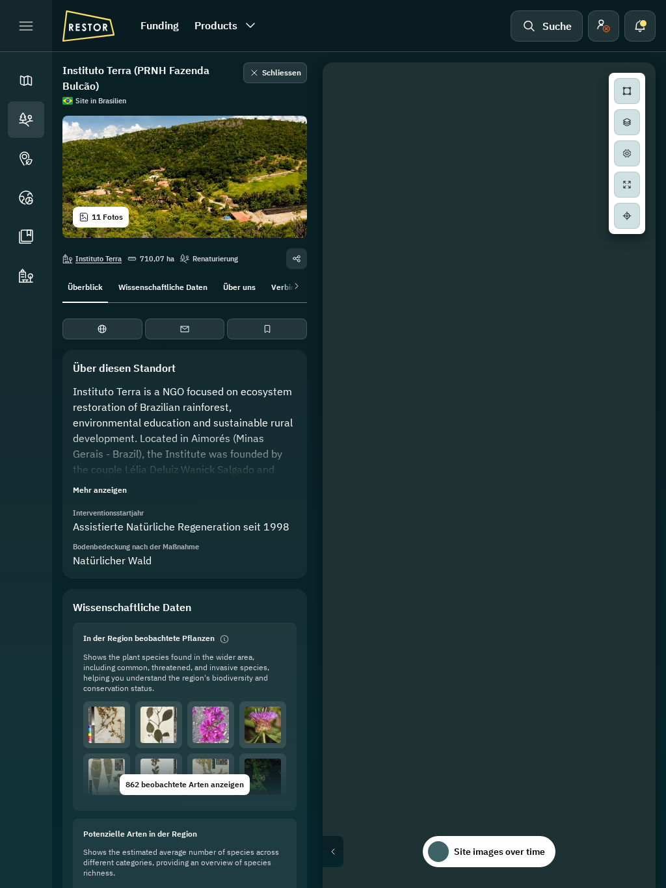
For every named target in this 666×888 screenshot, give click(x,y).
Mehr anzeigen (100, 490)
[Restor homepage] (88, 26)
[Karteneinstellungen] (627, 153)
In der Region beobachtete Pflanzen (149, 638)
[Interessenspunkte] (26, 158)
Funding (159, 25)
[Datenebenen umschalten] (627, 122)
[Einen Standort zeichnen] (627, 91)
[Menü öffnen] (26, 26)
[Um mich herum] (627, 216)
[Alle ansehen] (627, 185)
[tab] (85, 286)
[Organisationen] (26, 275)
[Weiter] (294, 286)
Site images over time (499, 851)
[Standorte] (26, 119)
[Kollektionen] (26, 236)
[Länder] (26, 197)
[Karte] (26, 80)
